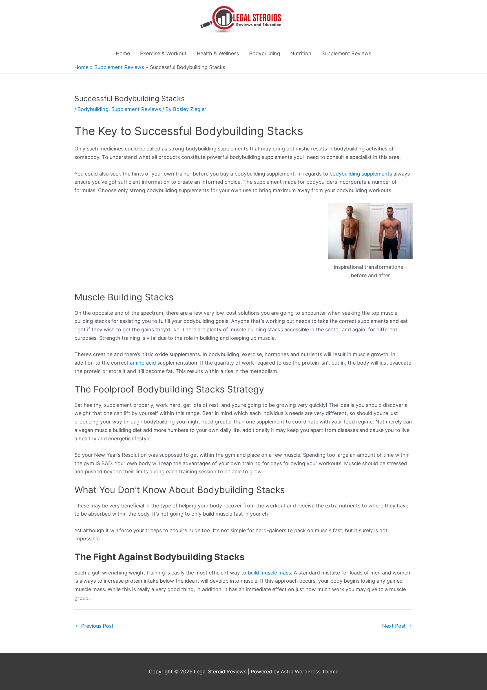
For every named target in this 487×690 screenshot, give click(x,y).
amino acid (143, 363)
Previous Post (94, 626)
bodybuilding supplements (360, 174)
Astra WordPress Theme (309, 672)
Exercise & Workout (163, 53)
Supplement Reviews (346, 53)
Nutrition (300, 53)
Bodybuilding (264, 53)
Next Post (397, 626)
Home (123, 53)
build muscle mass (269, 573)
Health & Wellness (218, 53)
